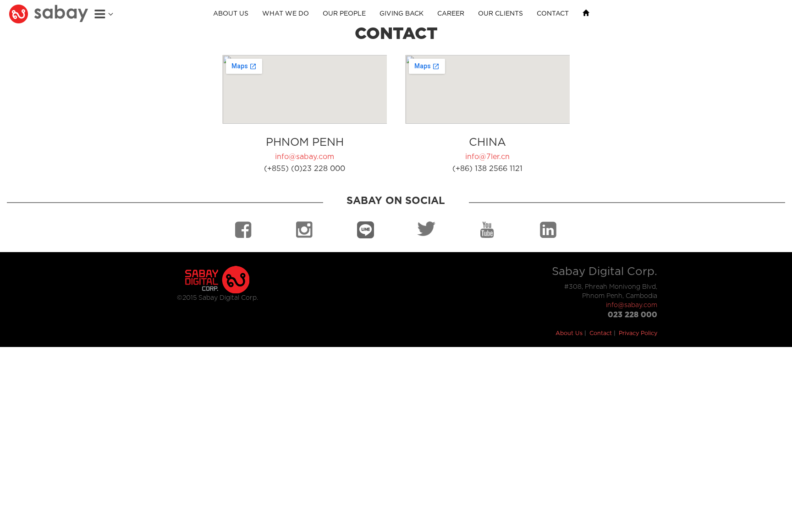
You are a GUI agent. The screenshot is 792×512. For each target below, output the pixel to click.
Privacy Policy (638, 333)
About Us (569, 333)
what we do (285, 14)
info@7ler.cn (487, 156)
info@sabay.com (304, 156)
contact (553, 14)
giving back (402, 14)
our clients (500, 14)
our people (344, 14)
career (450, 14)
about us (230, 14)
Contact (600, 333)
